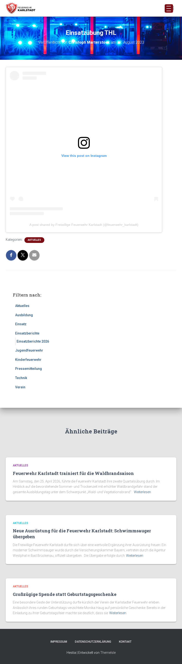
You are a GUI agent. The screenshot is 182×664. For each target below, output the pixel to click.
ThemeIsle (108, 653)
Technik (21, 378)
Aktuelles (34, 240)
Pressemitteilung (28, 369)
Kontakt (125, 641)
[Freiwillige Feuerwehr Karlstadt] (22, 8)
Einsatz (21, 324)
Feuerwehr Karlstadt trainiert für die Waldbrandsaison (73, 473)
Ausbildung (24, 315)
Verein (20, 387)
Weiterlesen (142, 492)
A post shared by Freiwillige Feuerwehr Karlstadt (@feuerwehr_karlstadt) (83, 225)
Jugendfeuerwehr (29, 350)
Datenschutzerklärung (93, 641)
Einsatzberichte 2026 (33, 341)
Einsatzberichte (27, 333)
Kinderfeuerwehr (28, 360)
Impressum (58, 641)
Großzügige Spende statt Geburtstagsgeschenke (64, 594)
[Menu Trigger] (169, 8)
